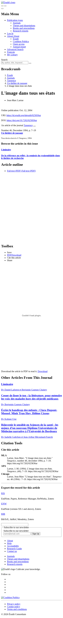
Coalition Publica (21, 41)
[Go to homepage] (8, 2)
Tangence (11, 80)
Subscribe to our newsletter (16, 531)
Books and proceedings (24, 28)
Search (4, 59)
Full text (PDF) (14, 171)
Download (42, 371)
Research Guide (14, 548)
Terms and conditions (17, 609)
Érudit (16, 39)
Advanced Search (15, 49)
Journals (17, 23)
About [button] (10, 36)
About (16, 36)
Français (11, 52)
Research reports (20, 31)
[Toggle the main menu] (2, 8)
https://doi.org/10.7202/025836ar (22, 120)
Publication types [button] (15, 20)
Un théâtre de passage (17, 83)
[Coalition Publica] (10, 597)
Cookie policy (13, 606)
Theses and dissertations (24, 25)
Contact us (12, 551)
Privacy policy (13, 604)
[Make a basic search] (2, 5)
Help (9, 543)
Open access (18, 44)
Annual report (19, 46)
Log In (10, 33)
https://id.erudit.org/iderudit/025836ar (23, 115)
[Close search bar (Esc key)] (5, 5)
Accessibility (13, 546)
